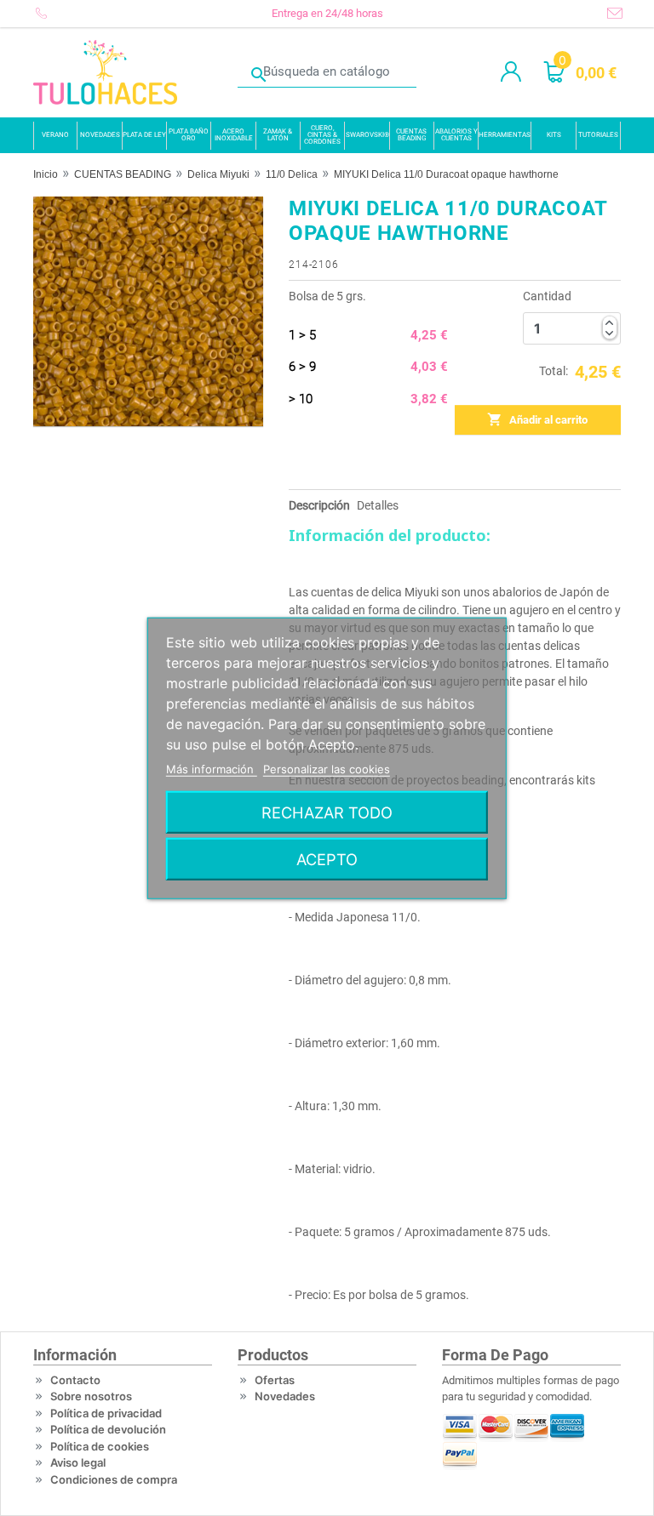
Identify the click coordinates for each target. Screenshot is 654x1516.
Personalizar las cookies (326, 769)
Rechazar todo (327, 811)
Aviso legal (78, 1462)
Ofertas (275, 1380)
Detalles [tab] (378, 505)
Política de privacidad (106, 1413)
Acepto (327, 858)
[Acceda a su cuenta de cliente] (510, 72)
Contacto (75, 1380)
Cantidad (547, 296)
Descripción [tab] (319, 505)
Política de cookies (99, 1446)
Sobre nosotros (91, 1396)
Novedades (285, 1396)
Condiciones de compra (113, 1479)
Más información (211, 769)
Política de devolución (108, 1429)
